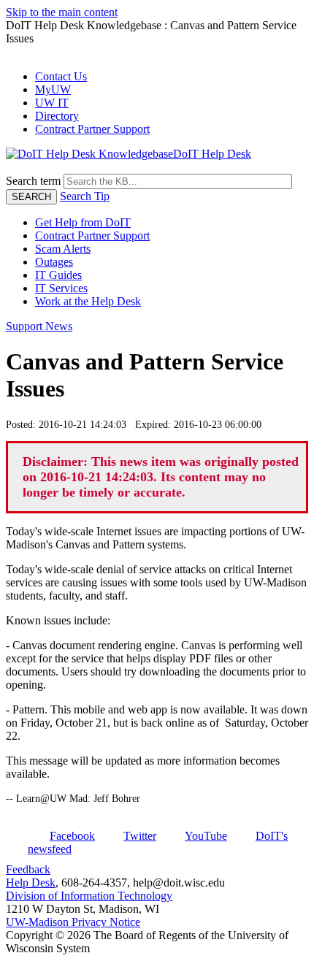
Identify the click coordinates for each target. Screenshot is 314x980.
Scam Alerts (63, 248)
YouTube (206, 836)
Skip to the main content (62, 12)
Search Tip (85, 196)
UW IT (52, 102)
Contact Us (61, 76)
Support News (39, 326)
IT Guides (58, 275)
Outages (54, 262)
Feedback (28, 869)
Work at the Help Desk (88, 301)
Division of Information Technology (89, 895)
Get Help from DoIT (83, 222)
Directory (57, 116)
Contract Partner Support (92, 129)
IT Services (61, 288)
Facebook (72, 836)
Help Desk (30, 882)
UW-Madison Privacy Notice (73, 922)
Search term (33, 181)
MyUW (53, 89)
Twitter (139, 836)
